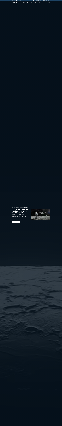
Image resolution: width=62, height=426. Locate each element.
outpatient (28, 2)
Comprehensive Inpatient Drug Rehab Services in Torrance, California (24, 207)
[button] (24, 2)
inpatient (23, 2)
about (34, 0)
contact (49, 0)
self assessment (37, 2)
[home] (16, 2)
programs (32, 2)
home (12, 207)
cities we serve (45, 0)
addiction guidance (38, 0)
